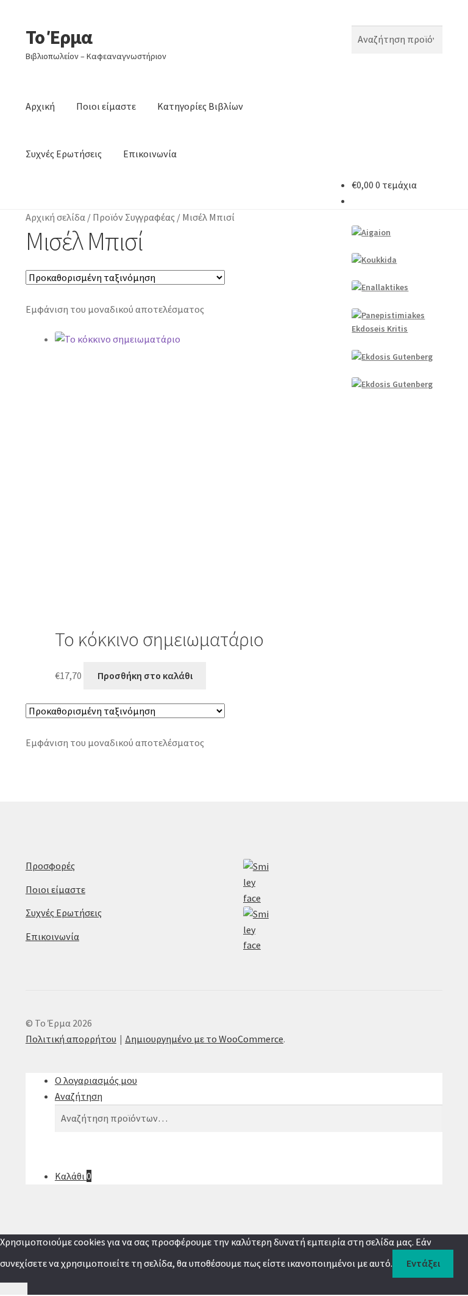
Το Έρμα (59, 37)
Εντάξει (423, 1263)
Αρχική (40, 106)
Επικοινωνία (150, 154)
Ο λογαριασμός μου (96, 1080)
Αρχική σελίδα (55, 217)
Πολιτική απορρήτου (71, 1039)
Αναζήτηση (78, 1096)
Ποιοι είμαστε (106, 106)
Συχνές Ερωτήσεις (64, 154)
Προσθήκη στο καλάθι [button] (145, 675)
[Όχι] (13, 1289)
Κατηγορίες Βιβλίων (200, 106)
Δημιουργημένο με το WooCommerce (204, 1039)
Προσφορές (50, 866)
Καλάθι (73, 1176)
